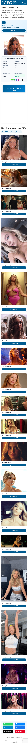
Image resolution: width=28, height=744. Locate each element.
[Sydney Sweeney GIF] (14, 147)
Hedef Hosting (14, 741)
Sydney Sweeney (6, 162)
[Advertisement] (14, 108)
